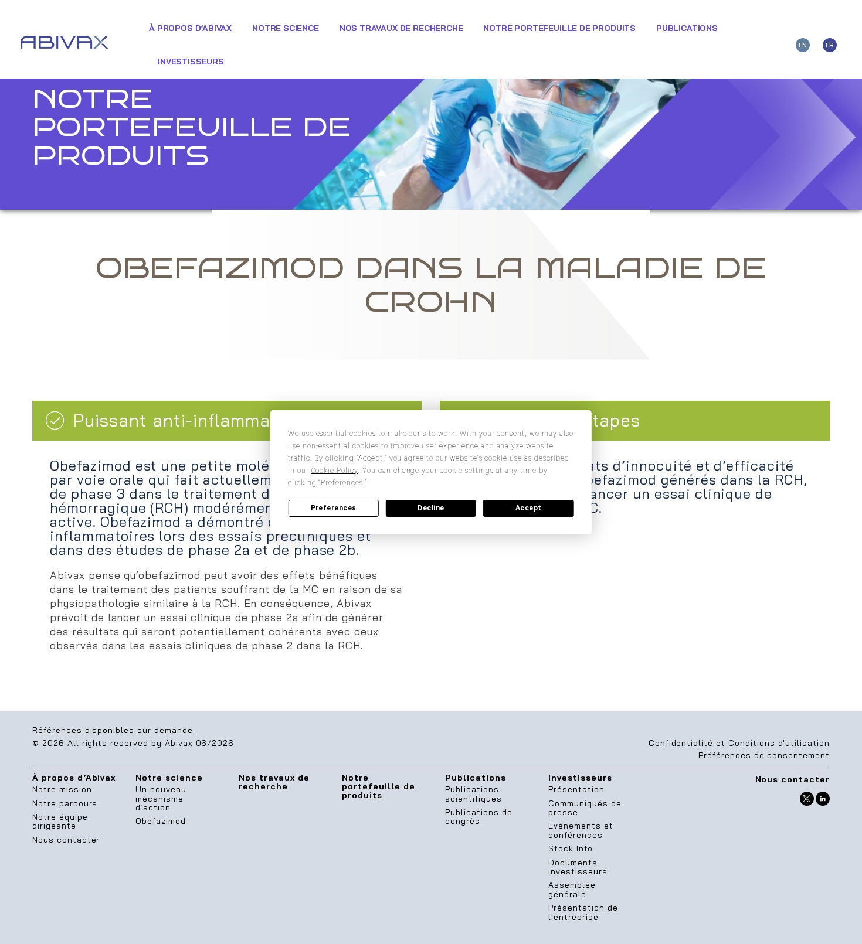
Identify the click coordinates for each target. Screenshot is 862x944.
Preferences (334, 508)
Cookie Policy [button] (334, 470)
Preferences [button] (342, 483)
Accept (528, 508)
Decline (431, 508)
